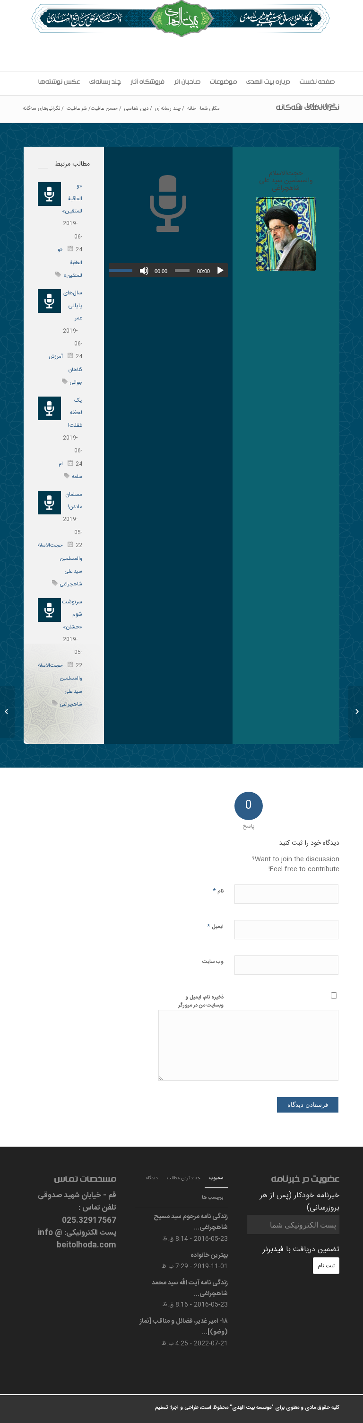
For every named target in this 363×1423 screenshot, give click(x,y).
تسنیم (161, 1408)
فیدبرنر (273, 1249)
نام (218, 891)
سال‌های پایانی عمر (72, 305)
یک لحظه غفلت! (75, 413)
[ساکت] (144, 270)
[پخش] (220, 270)
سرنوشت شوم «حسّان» (72, 614)
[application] (168, 270)
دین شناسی (136, 109)
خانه (191, 109)
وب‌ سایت (213, 962)
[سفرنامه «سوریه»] (355, 712)
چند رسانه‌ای (168, 109)
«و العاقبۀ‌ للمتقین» (72, 198)
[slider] (123, 270)
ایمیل (215, 926)
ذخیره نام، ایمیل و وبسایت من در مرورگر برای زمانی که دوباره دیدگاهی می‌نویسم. (201, 1009)
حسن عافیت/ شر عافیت (92, 109)
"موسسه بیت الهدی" (252, 1408)
